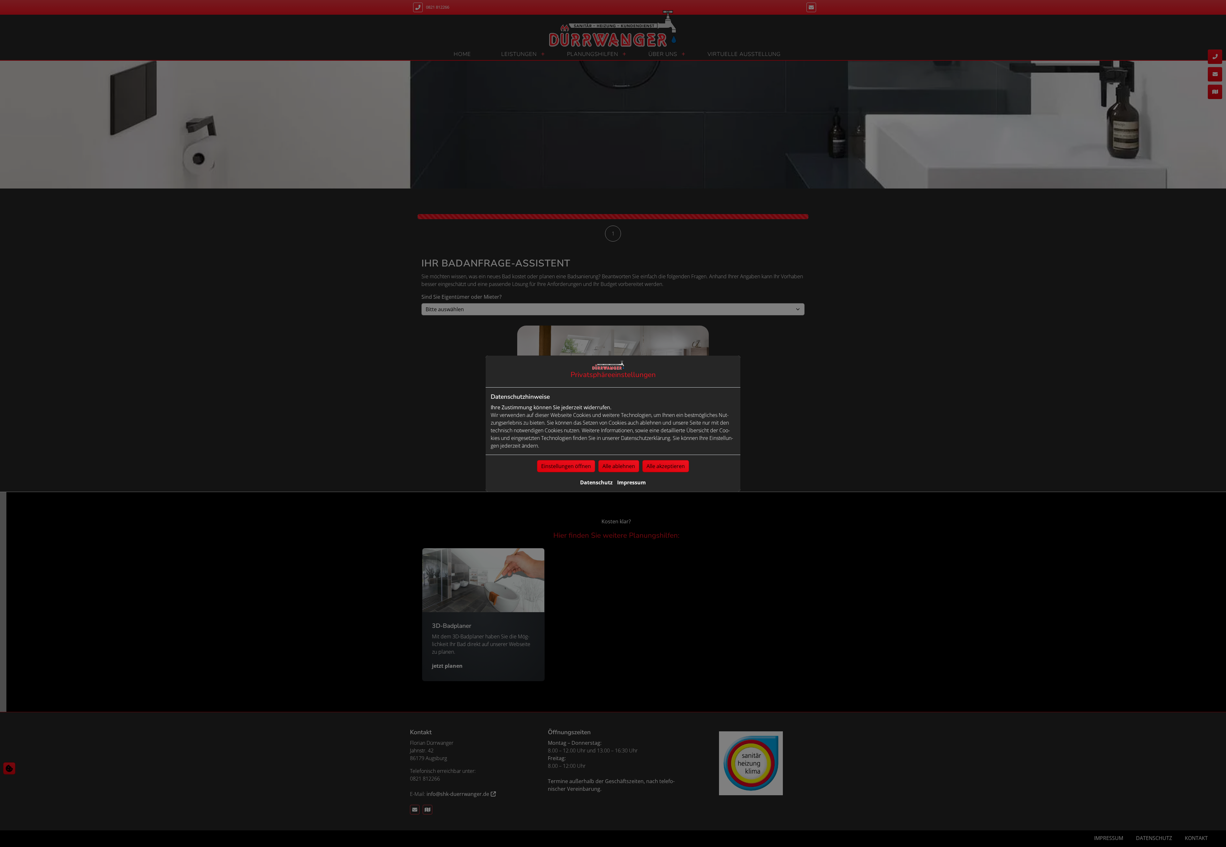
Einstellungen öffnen (566, 466)
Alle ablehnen (618, 466)
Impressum (631, 482)
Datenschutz (596, 482)
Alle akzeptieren (666, 466)
